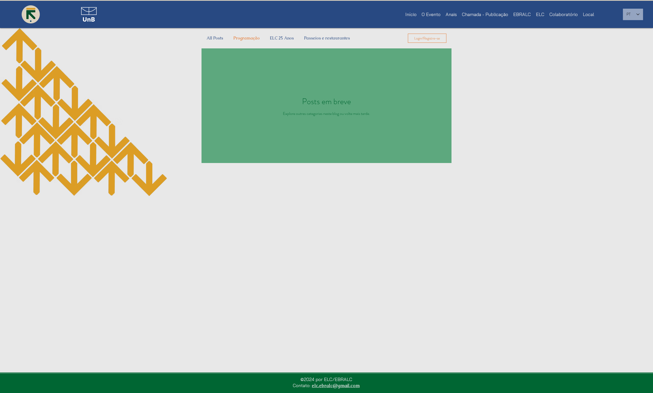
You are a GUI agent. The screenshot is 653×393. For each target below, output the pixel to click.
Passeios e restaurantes (327, 38)
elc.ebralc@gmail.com (336, 385)
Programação (246, 38)
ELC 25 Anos (282, 38)
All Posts (215, 38)
